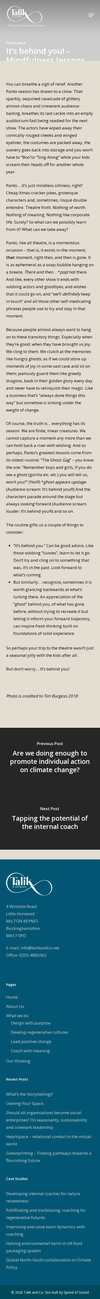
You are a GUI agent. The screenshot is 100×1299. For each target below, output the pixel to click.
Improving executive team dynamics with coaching (45, 1230)
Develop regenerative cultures (39, 1032)
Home (12, 997)
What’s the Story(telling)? (29, 1094)
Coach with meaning (30, 1050)
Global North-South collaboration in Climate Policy (48, 1263)
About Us (15, 1006)
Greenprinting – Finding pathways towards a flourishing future (49, 1156)
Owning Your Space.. (25, 1103)
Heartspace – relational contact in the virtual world (48, 1140)
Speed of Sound (76, 1292)
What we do (17, 1015)
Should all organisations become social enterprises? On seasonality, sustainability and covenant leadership (46, 1120)
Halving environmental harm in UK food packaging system (44, 1246)
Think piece (15, 42)
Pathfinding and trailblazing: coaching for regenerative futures (46, 1213)
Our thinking (18, 1061)
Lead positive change (31, 1041)
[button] (91, 15)
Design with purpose (30, 1023)
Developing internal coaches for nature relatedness (43, 1197)
